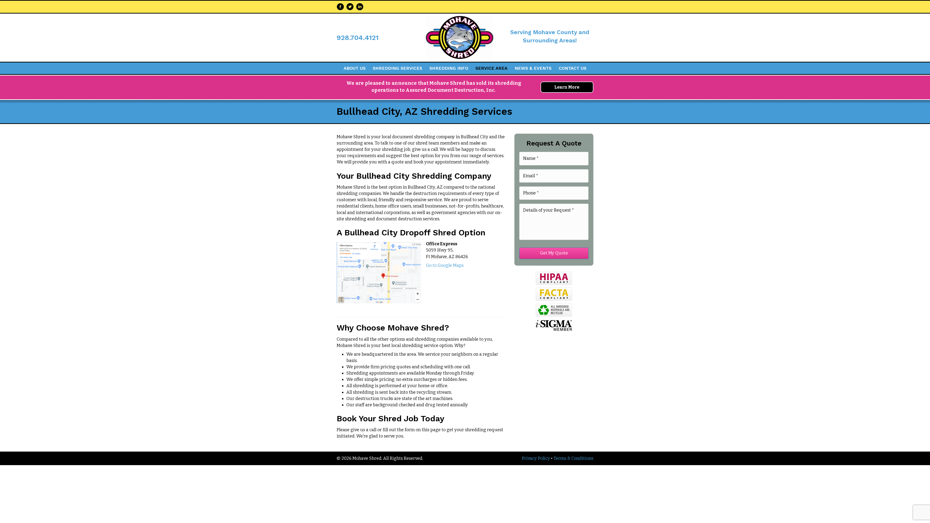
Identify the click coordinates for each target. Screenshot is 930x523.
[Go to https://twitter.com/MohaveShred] (350, 7)
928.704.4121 (358, 38)
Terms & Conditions (573, 458)
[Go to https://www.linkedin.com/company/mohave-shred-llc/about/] (359, 7)
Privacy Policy (536, 458)
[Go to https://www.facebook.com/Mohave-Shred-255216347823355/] (340, 7)
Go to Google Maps (445, 265)
